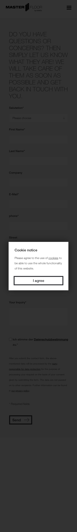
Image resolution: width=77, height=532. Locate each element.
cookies (53, 258)
